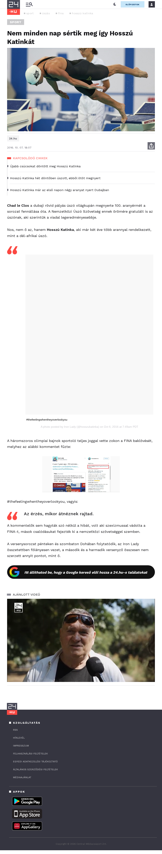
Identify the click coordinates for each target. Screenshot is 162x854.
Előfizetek (132, 4)
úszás (46, 13)
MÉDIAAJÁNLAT (22, 777)
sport (30, 13)
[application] (81, 640)
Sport (15, 22)
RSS (15, 729)
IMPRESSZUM (21, 745)
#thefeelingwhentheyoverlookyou (46, 419)
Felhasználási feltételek (30, 753)
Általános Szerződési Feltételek (35, 769)
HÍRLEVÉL (19, 737)
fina (61, 13)
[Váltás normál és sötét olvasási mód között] (114, 4)
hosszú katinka (82, 13)
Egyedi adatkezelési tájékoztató (35, 761)
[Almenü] (29, 4)
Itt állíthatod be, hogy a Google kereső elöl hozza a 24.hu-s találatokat (85, 572)
